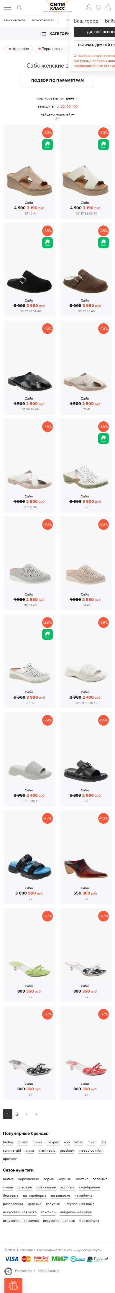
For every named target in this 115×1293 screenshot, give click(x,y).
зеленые (100, 1179)
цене (70, 98)
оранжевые (46, 1187)
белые (8, 1179)
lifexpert (53, 1142)
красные (34, 1204)
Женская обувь (14, 20)
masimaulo (46, 1150)
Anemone (20, 49)
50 (68, 106)
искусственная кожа (20, 1212)
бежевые (11, 1195)
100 (75, 106)
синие (8, 1187)
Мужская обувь (43, 20)
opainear (10, 1159)
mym (91, 1142)
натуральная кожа (79, 1204)
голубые (53, 1204)
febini (78, 1142)
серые (48, 1179)
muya (29, 1150)
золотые (67, 1187)
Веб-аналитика (48, 1271)
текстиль (48, 1212)
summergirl (12, 1150)
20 (62, 106)
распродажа (13, 1204)
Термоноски (52, 49)
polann (22, 1142)
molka (37, 1142)
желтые (81, 1179)
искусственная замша (21, 1221)
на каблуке (84, 1195)
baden (8, 1142)
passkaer (67, 1150)
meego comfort (90, 1150)
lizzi (103, 1142)
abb (67, 1142)
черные (64, 1179)
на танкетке (60, 1195)
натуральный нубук (76, 1212)
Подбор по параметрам (57, 80)
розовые (24, 1187)
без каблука (89, 1221)
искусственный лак (59, 1221)
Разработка (23, 1271)
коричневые (28, 1179)
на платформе (35, 1195)
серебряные (89, 1187)
